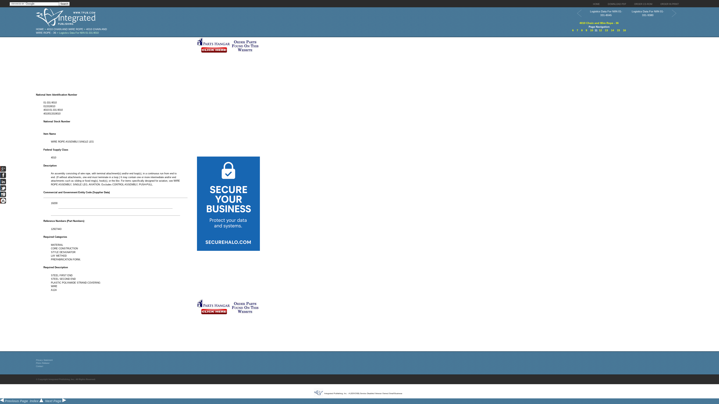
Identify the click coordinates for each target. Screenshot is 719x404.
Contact (39, 366)
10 (591, 30)
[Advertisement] (115, 63)
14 (612, 30)
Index (35, 401)
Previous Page (16, 401)
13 (606, 30)
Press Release (42, 363)
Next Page (53, 401)
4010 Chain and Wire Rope (65, 29)
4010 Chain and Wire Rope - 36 (599, 23)
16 (624, 30)
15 (618, 30)
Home (40, 29)
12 (600, 30)
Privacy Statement (44, 360)
